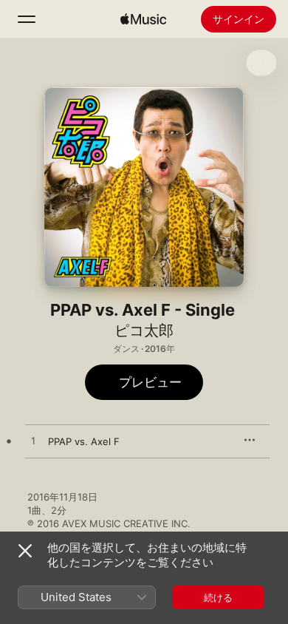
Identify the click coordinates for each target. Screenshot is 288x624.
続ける (218, 597)
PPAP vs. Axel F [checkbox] (84, 441)
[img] (143, 19)
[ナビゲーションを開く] (26, 19)
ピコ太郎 (144, 330)
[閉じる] (25, 550)
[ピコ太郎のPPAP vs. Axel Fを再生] (33, 441)
